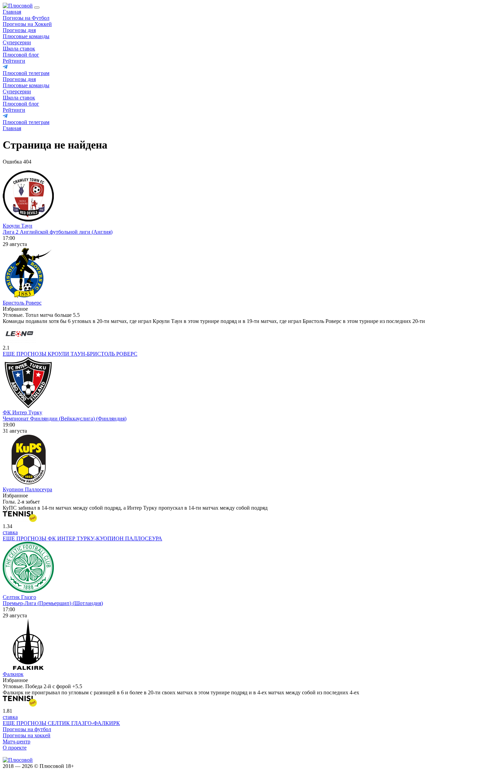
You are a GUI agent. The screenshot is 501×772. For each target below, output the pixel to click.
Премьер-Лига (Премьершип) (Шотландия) (53, 603)
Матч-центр (16, 741)
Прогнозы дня (19, 30)
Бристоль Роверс (22, 303)
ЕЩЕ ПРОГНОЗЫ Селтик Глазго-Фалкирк (61, 723)
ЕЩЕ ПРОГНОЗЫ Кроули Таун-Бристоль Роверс (70, 354)
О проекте (15, 748)
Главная (12, 12)
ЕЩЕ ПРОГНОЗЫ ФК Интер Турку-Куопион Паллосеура (82, 538)
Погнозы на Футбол (26, 18)
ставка (10, 532)
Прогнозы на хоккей (26, 735)
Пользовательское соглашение (113, 766)
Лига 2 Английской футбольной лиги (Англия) (57, 232)
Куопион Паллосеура (27, 489)
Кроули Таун (17, 226)
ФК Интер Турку (22, 412)
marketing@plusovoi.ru (28, 754)
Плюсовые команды (26, 36)
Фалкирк (13, 674)
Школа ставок (19, 48)
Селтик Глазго (19, 597)
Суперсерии (17, 42)
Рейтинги (14, 61)
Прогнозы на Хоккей (27, 24)
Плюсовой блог (21, 55)
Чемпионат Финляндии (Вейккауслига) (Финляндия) (64, 418)
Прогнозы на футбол (27, 729)
